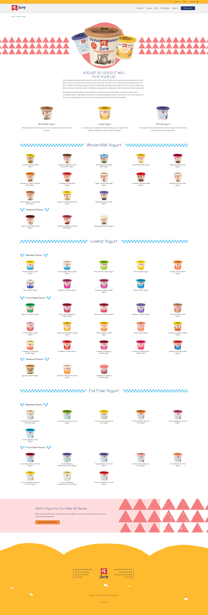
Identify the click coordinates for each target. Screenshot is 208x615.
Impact (174, 8)
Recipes (149, 8)
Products (140, 8)
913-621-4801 (128, 577)
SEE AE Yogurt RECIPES (47, 522)
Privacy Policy (114, 595)
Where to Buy (187, 8)
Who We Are (165, 8)
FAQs (184, 2)
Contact (192, 2)
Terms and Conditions (102, 595)
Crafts (156, 8)
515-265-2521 (79, 577)
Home (13, 16)
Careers (177, 2)
